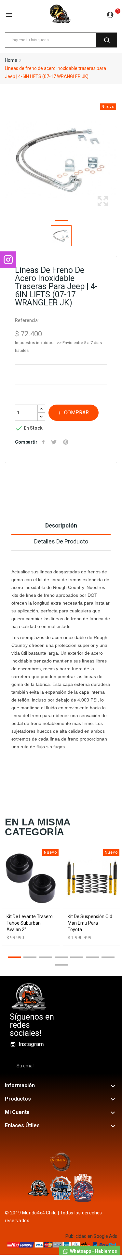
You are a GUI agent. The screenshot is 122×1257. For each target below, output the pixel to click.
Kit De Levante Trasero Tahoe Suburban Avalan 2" (30, 923)
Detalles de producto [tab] (61, 541)
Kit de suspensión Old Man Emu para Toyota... (90, 923)
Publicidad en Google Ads (91, 1236)
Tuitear (54, 442)
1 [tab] (61, 221)
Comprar (76, 412)
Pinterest (66, 442)
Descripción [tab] (61, 525)
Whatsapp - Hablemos (93, 1251)
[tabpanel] (61, 159)
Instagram (31, 1044)
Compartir (44, 442)
